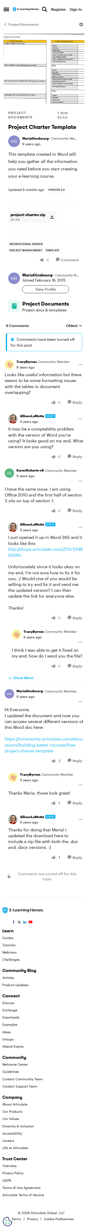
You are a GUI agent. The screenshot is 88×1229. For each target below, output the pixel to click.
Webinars (9, 952)
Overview (9, 1166)
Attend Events (13, 1046)
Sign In (76, 9)
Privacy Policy (12, 1173)
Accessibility (12, 1133)
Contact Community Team (22, 1079)
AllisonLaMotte (32, 416)
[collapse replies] (44, 358)
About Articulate (14, 1104)
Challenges (11, 959)
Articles (8, 978)
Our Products (12, 1111)
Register (58, 9)
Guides (7, 938)
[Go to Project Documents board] (14, 306)
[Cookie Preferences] (7, 1221)
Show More (23, 677)
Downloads (10, 1017)
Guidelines (10, 1072)
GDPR (6, 1180)
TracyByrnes (26, 362)
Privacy (32, 1219)
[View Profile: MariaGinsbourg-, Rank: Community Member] (14, 141)
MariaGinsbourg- (36, 138)
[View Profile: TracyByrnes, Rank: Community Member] (9, 364)
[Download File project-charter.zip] (52, 217)
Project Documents (23, 24)
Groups (8, 1039)
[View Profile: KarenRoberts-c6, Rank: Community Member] (9, 473)
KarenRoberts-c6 (30, 470)
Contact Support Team (19, 1086)
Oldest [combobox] (74, 325)
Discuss (8, 1003)
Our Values (10, 1119)
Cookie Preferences (59, 1219)
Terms (16, 1219)
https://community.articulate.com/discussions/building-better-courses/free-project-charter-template (44, 744)
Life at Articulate (15, 1148)
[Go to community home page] (26, 9)
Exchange (9, 1010)
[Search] (44, 9)
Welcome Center (15, 1064)
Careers (8, 1141)
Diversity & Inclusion (18, 1126)
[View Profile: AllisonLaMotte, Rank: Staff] (13, 418)
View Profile (45, 289)
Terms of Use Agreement (21, 1188)
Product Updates (15, 985)
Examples (9, 1024)
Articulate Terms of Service (23, 1195)
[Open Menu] (81, 24)
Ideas (6, 1032)
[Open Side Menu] (6, 9)
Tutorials (8, 945)
